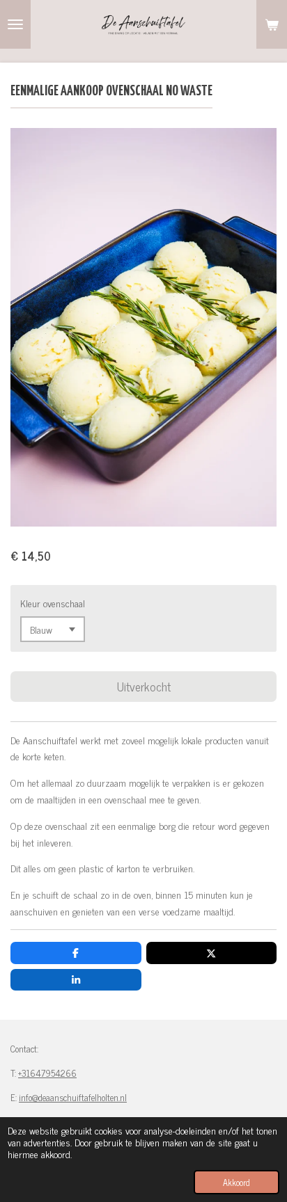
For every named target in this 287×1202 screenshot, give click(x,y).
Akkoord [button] (236, 1182)
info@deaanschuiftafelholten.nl (73, 1097)
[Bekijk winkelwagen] (271, 24)
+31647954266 (47, 1073)
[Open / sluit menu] (15, 24)
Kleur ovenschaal (52, 603)
